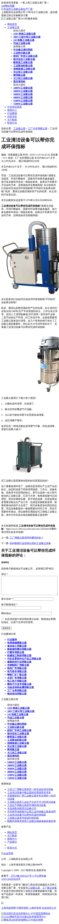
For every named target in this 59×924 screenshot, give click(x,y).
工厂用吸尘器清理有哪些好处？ (27, 537)
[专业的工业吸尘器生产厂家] (17, 9)
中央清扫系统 (14, 107)
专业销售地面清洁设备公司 (21, 808)
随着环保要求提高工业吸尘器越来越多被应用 (31, 821)
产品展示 (12, 842)
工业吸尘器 (13, 27)
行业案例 (12, 113)
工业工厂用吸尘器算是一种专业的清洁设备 (30, 789)
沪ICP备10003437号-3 (22, 876)
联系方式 (12, 123)
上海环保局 (35, 908)
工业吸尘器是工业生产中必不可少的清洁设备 (31, 802)
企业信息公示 (49, 908)
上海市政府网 (8, 908)
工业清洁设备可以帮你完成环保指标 (26, 814)
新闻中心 (12, 110)
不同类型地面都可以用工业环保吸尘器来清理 (31, 811)
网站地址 (6, 613)
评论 (4, 574)
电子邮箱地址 (9, 604)
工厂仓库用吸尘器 (37, 128)
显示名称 (7, 599)
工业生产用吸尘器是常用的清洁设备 (26, 805)
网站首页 (12, 24)
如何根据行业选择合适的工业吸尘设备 (30, 543)
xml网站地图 (8, 6)
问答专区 (12, 116)
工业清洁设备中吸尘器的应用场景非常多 (29, 792)
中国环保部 (22, 908)
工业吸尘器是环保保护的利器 (23, 818)
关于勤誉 (12, 119)
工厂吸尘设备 (49, 888)
